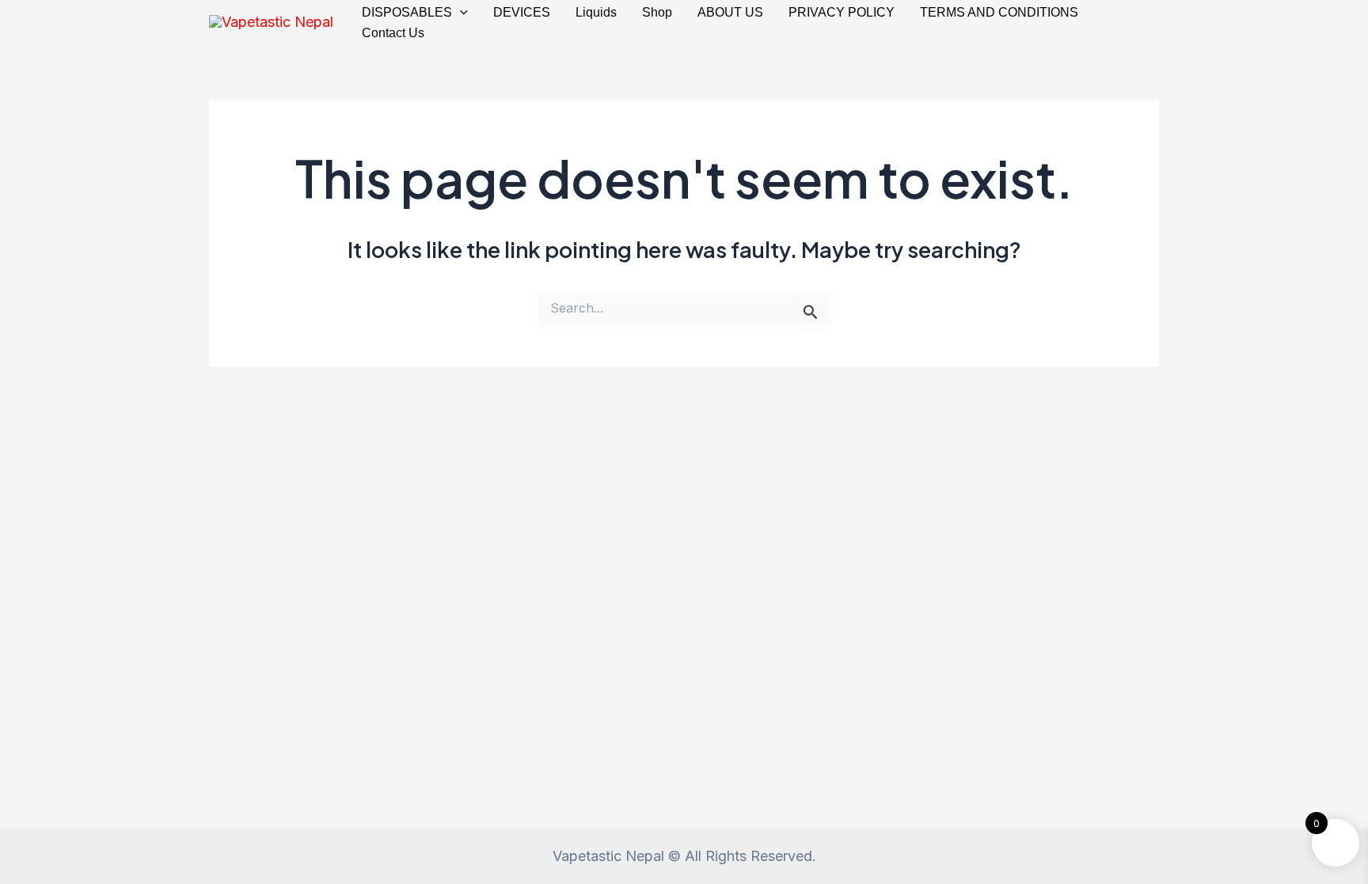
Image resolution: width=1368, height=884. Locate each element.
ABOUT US (730, 12)
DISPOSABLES (407, 12)
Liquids (596, 12)
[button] (460, 12)
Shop (657, 12)
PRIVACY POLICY (841, 12)
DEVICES (521, 12)
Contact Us (393, 33)
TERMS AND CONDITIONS (999, 12)
